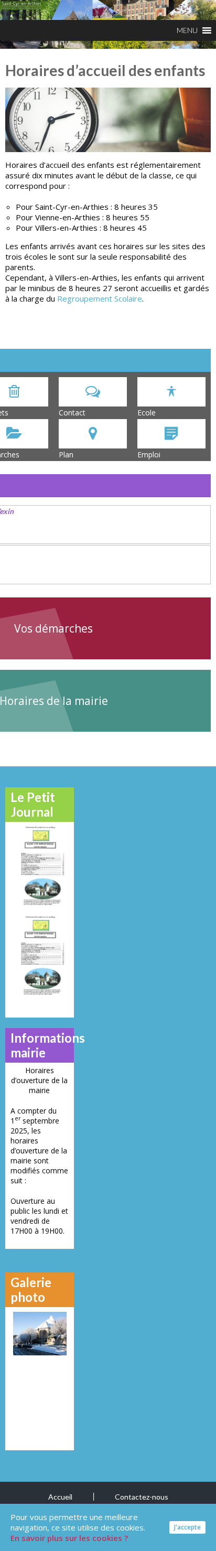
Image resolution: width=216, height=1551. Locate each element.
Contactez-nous (141, 1497)
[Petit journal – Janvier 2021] (39, 865)
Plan (66, 454)
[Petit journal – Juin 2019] (39, 955)
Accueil (60, 1497)
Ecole (146, 413)
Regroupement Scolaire (99, 298)
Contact (72, 413)
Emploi (148, 454)
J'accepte (187, 1527)
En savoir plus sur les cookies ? (69, 1538)
